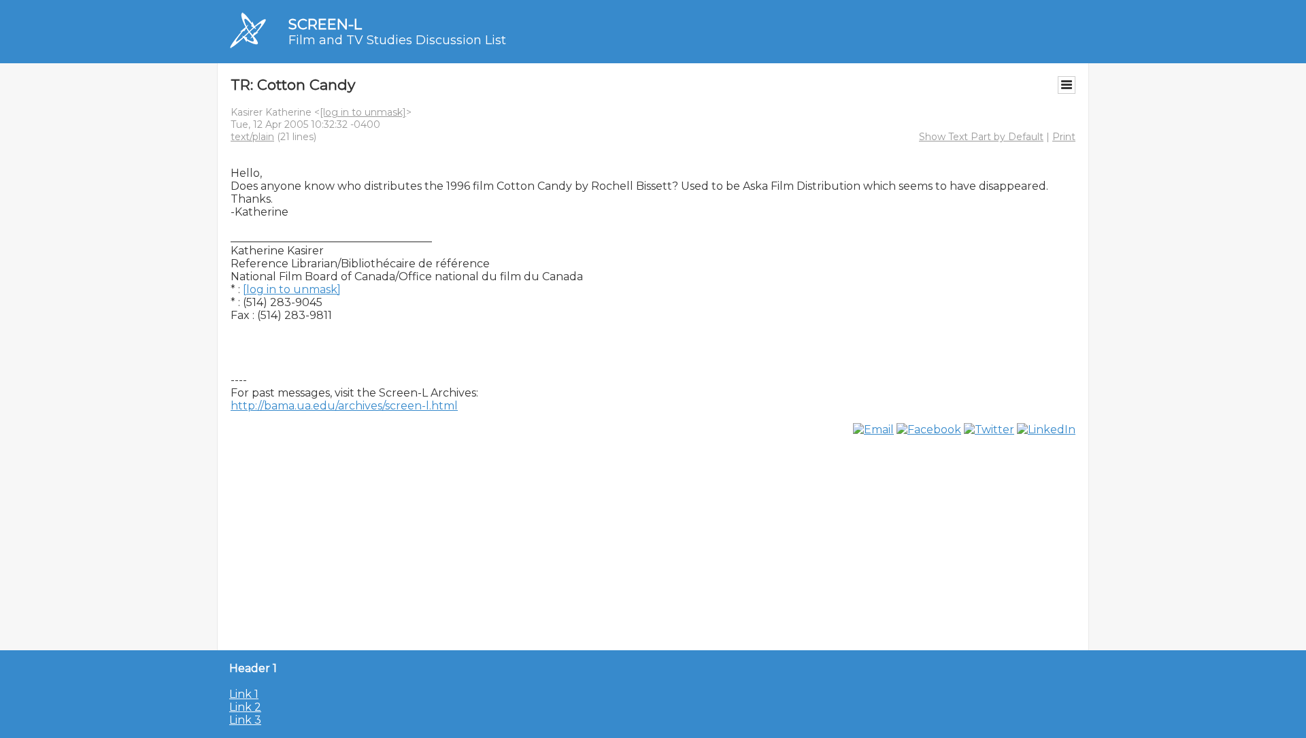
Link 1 (243, 694)
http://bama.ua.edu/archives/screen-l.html (344, 405)
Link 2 (245, 707)
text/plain (252, 137)
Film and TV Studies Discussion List (397, 40)
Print (1063, 137)
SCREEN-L (325, 24)
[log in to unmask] (363, 112)
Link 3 (245, 720)
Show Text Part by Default (981, 137)
